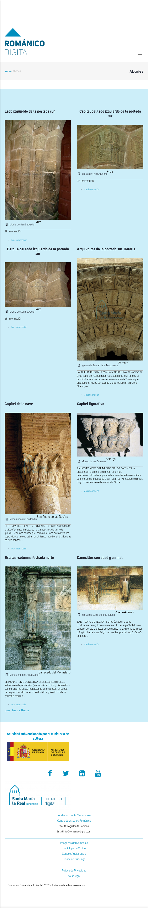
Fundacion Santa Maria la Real (74, 815)
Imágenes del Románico (74, 843)
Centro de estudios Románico (74, 820)
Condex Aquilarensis (74, 853)
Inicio (8, 71)
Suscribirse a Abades (17, 710)
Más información (19, 240)
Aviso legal (74, 876)
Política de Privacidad (74, 870)
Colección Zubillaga (74, 859)
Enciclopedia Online (74, 848)
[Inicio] (38, 41)
